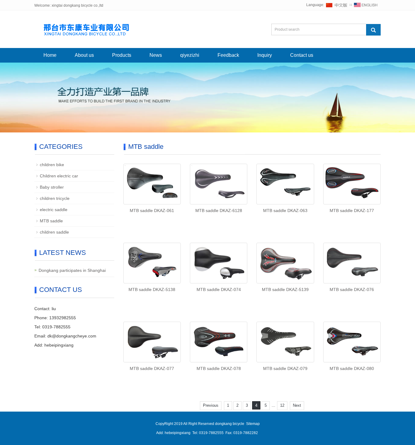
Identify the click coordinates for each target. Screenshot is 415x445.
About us (84, 55)
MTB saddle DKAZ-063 (285, 210)
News (155, 55)
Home (50, 55)
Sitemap (253, 424)
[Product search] (373, 30)
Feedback (228, 55)
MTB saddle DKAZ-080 (352, 368)
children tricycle (55, 198)
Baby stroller (52, 187)
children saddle (54, 232)
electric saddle (53, 209)
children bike (52, 164)
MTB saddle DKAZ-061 (152, 210)
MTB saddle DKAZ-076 (352, 289)
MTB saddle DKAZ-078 (219, 368)
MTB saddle (51, 220)
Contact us (301, 55)
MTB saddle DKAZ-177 (352, 210)
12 (282, 405)
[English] (366, 5)
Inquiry (264, 55)
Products (121, 55)
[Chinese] (337, 5)
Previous (210, 405)
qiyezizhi (189, 55)
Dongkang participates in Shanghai (72, 270)
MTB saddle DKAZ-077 (152, 368)
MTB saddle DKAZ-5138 (152, 289)
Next (297, 405)
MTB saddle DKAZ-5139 (285, 289)
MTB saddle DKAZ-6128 (218, 210)
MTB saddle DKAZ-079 (285, 368)
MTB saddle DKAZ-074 (219, 289)
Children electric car (59, 175)
